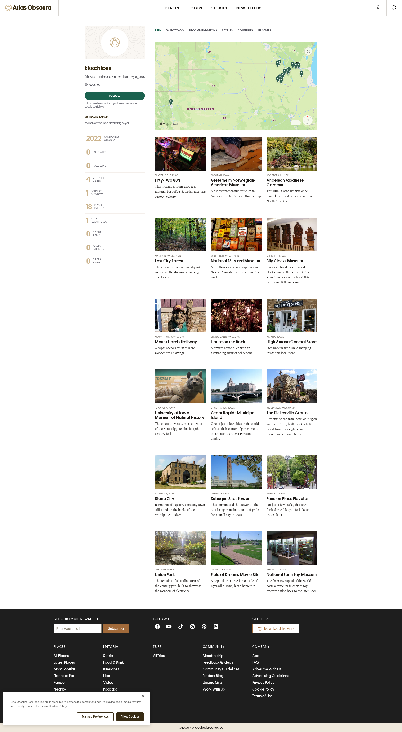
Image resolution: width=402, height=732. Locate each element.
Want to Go (175, 30)
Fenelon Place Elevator (288, 498)
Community (214, 646)
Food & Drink (113, 662)
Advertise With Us (266, 669)
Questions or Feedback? (201, 727)
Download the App (279, 628)
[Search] (394, 8)
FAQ (255, 662)
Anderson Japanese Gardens (285, 182)
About (257, 655)
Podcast (110, 689)
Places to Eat (64, 676)
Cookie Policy (263, 689)
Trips (157, 646)
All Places (61, 655)
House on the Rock (228, 342)
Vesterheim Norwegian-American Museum (233, 182)
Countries (245, 30)
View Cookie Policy (54, 706)
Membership (213, 655)
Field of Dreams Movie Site (235, 575)
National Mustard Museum (235, 261)
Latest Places (64, 662)
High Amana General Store (292, 342)
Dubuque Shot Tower (230, 498)
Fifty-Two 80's (168, 180)
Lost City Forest (169, 261)
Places (60, 646)
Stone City (164, 498)
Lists (106, 676)
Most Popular (64, 669)
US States (264, 30)
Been (158, 30)
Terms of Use (262, 696)
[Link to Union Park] (180, 548)
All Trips (159, 655)
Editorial (111, 646)
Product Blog (213, 676)
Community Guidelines (221, 669)
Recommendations (203, 30)
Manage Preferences (95, 716)
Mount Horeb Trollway (176, 342)
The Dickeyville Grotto (287, 413)
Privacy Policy (263, 682)
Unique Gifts (212, 682)
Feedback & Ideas (218, 662)
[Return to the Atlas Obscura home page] (29, 8)
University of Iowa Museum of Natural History (180, 415)
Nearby (60, 689)
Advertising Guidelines (270, 676)
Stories (227, 30)
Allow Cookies (130, 716)
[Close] (143, 696)
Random (61, 682)
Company (261, 646)
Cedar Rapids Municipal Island (233, 415)
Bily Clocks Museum (285, 261)
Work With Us (214, 689)
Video (108, 682)
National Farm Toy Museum (292, 575)
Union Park (165, 575)
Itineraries (111, 669)
